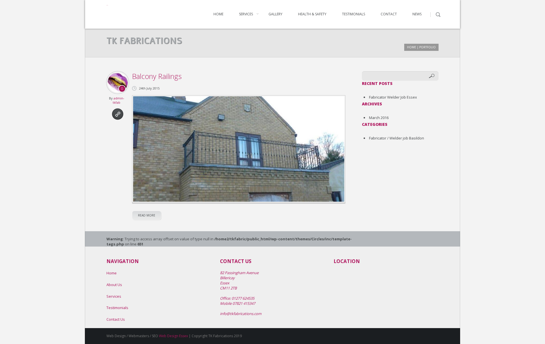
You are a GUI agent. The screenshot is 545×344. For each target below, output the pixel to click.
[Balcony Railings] (238, 149)
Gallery (275, 14)
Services (246, 14)
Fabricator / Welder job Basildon (396, 138)
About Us (114, 284)
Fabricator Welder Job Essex (393, 97)
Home (218, 14)
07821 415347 (243, 303)
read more (146, 215)
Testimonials (353, 14)
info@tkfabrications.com (240, 313)
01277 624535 (243, 298)
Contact (389, 14)
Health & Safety (312, 14)
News (417, 14)
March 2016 (379, 117)
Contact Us (115, 319)
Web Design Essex (173, 335)
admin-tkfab (118, 100)
